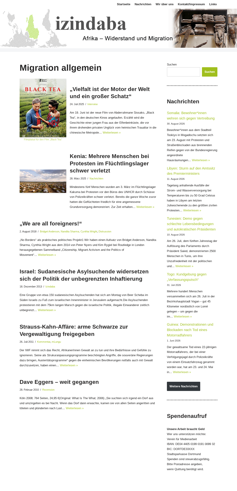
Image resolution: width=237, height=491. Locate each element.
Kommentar (43, 341)
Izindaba (50, 286)
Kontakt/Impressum (191, 4)
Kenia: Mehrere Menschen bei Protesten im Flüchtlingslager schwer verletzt (109, 163)
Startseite (123, 4)
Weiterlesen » (112, 132)
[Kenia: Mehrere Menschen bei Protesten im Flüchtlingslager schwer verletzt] (43, 181)
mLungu (56, 341)
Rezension (48, 389)
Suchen (172, 64)
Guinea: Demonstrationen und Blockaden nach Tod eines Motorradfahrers (190, 330)
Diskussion (105, 231)
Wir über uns (164, 4)
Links (213, 4)
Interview (92, 104)
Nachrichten (143, 4)
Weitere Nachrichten (184, 386)
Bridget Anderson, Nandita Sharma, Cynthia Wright (68, 231)
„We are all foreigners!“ (51, 223)
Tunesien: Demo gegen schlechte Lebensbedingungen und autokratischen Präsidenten (191, 224)
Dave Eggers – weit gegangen (59, 382)
